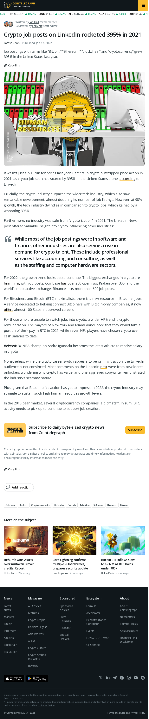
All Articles (34, 606)
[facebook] (122, 678)
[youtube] (135, 678)
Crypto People (36, 620)
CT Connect (93, 645)
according (127, 178)
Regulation (10, 652)
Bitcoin (8, 624)
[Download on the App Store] (14, 678)
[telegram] (115, 678)
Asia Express (36, 634)
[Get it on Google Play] (37, 678)
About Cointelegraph (128, 608)
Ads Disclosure (129, 631)
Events (90, 631)
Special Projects (64, 636)
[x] (101, 678)
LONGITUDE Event (97, 638)
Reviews (33, 665)
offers (8, 309)
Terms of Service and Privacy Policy (126, 712)
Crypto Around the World (37, 657)
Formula (91, 606)
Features (33, 613)
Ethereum (10, 631)
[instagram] (128, 678)
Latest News (12, 43)
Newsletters (127, 617)
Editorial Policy (39, 453)
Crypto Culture (37, 648)
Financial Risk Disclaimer (128, 639)
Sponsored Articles (66, 608)
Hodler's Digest (37, 627)
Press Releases (65, 619)
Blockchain (10, 645)
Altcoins (9, 638)
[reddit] (142, 678)
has (64, 283)
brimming (12, 283)
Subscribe (135, 430)
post (103, 366)
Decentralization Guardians (96, 622)
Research (65, 628)
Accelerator (93, 613)
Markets (9, 617)
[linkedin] (108, 678)
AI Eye (32, 641)
